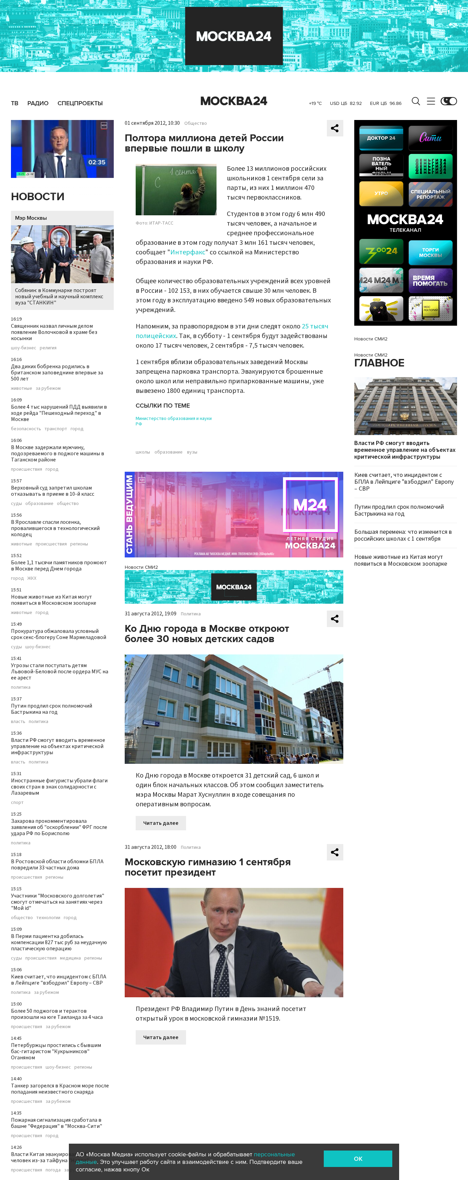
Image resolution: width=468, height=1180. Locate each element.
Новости (37, 197)
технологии (48, 917)
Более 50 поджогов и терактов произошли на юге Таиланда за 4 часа (57, 1014)
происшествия (26, 469)
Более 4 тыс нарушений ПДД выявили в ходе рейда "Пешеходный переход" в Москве (59, 413)
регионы (79, 544)
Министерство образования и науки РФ (174, 421)
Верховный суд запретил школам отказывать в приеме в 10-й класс (52, 491)
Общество (195, 123)
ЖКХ (31, 578)
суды (16, 503)
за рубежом (48, 388)
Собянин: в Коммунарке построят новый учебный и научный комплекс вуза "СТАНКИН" (59, 296)
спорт (17, 802)
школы (143, 452)
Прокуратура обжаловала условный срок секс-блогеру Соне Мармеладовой (58, 634)
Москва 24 (234, 101)
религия (48, 348)
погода (53, 1170)
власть (18, 721)
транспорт (56, 428)
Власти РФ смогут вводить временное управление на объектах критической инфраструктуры (58, 746)
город (77, 428)
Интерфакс (187, 252)
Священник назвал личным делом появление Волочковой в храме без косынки (54, 332)
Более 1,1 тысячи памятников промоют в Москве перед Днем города (59, 566)
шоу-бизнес (23, 348)
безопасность (26, 428)
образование (39, 503)
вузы (192, 452)
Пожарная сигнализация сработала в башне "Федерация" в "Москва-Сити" (56, 1123)
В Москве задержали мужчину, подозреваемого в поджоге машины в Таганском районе (57, 453)
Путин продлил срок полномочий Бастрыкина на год (51, 709)
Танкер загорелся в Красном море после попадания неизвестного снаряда (60, 1089)
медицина (70, 958)
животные (21, 388)
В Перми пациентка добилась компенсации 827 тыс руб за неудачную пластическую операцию (59, 942)
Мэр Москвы (31, 218)
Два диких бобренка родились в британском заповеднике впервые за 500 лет (57, 373)
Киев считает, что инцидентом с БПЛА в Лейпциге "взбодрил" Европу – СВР (58, 980)
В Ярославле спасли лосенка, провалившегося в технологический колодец (55, 528)
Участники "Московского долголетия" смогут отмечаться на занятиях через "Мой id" (57, 902)
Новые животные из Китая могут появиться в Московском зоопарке (53, 600)
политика (20, 687)
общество (68, 503)
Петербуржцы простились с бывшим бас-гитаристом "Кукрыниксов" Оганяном (56, 1051)
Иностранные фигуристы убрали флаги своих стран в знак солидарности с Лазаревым (59, 787)
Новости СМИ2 (141, 567)
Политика (191, 614)
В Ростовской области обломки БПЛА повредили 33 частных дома (57, 864)
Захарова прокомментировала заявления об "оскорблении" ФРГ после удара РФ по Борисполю (59, 827)
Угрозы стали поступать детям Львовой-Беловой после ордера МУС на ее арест (59, 672)
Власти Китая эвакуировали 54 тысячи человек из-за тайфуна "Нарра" (58, 1157)
